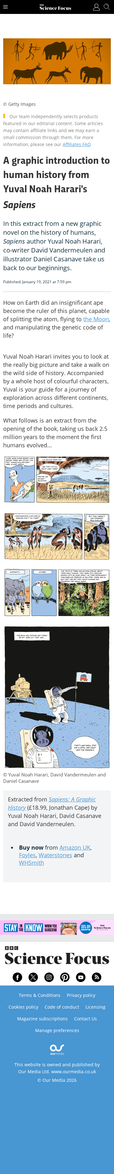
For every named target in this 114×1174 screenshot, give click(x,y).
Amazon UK (75, 847)
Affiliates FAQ (77, 144)
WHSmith (31, 862)
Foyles (27, 855)
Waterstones (55, 855)
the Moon (96, 319)
